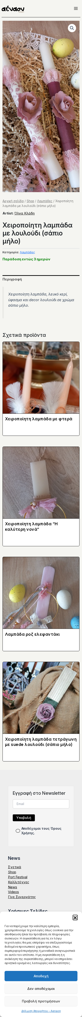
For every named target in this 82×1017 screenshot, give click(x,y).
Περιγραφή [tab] (12, 279)
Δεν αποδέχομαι (41, 988)
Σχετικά (14, 867)
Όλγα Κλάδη (24, 213)
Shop (30, 201)
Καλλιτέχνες (18, 882)
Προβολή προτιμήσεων (41, 1001)
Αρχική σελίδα (13, 201)
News (12, 887)
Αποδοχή (41, 976)
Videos (13, 892)
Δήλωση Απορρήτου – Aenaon (41, 1011)
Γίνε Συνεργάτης (22, 897)
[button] (75, 917)
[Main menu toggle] (75, 8)
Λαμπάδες (44, 201)
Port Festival (17, 877)
